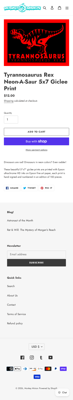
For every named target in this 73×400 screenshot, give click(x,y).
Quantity (8, 113)
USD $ (35, 347)
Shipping (8, 101)
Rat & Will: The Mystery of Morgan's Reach (31, 230)
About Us (12, 295)
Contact (11, 305)
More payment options (36, 149)
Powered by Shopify (48, 388)
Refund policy (15, 323)
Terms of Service (16, 314)
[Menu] (67, 8)
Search (11, 286)
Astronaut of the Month (20, 220)
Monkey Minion (31, 388)
